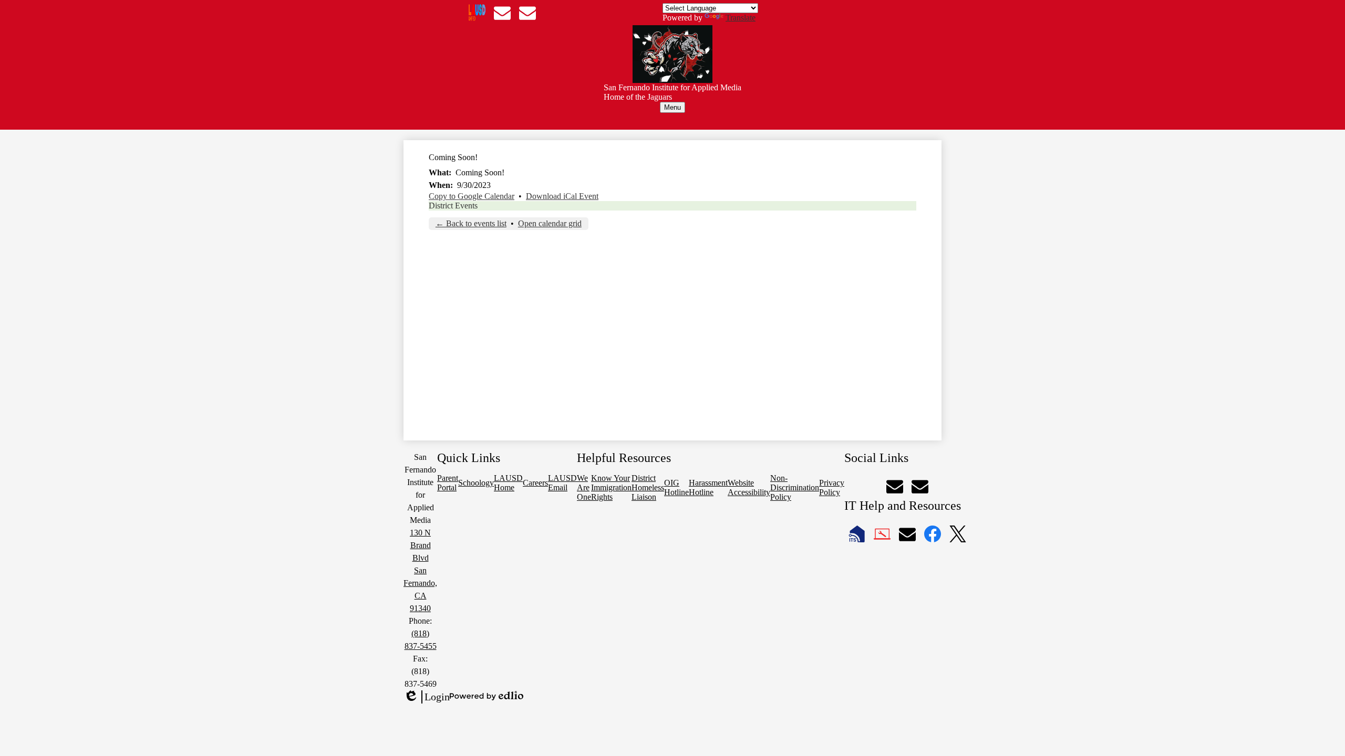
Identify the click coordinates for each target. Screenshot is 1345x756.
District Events (453, 205)
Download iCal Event (562, 196)
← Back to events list (471, 223)
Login (427, 697)
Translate (741, 17)
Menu (672, 107)
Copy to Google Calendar (471, 196)
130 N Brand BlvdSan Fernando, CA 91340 (420, 570)
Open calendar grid (550, 223)
